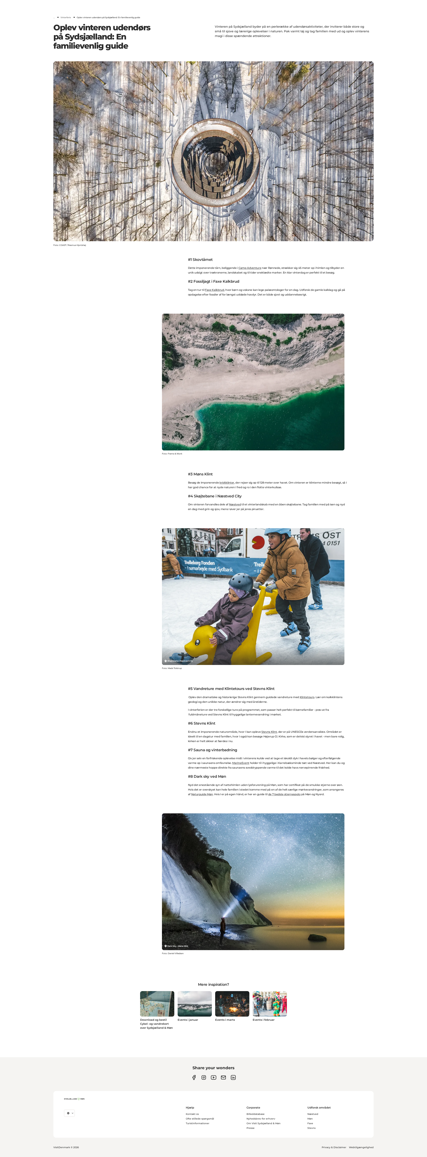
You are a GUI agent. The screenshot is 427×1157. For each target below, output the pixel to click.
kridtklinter (227, 482)
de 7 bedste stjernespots (284, 794)
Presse (251, 1128)
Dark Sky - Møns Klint (177, 946)
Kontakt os (192, 1114)
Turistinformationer (197, 1123)
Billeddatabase (256, 1114)
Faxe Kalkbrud (214, 289)
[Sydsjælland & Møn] (74, 1099)
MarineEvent (240, 763)
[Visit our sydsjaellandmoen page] (194, 1077)
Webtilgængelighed (361, 1147)
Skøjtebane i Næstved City (180, 661)
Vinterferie (66, 17)
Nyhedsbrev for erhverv (261, 1118)
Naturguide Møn (202, 794)
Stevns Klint (269, 731)
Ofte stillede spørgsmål (200, 1118)
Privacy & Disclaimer (334, 1147)
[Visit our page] (204, 1077)
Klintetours (307, 697)
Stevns (311, 1128)
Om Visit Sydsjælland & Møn (264, 1123)
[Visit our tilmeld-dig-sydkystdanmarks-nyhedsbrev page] (223, 1077)
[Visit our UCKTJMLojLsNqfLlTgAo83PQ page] (214, 1077)
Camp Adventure (250, 268)
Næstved (235, 504)
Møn (310, 1118)
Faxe (310, 1123)
